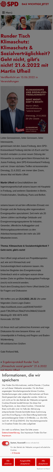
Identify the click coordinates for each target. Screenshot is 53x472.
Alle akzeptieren (43, 462)
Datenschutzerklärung (11, 432)
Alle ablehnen (8, 462)
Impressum (6, 435)
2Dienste (15, 453)
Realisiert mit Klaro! (43, 469)
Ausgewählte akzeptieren (25, 462)
